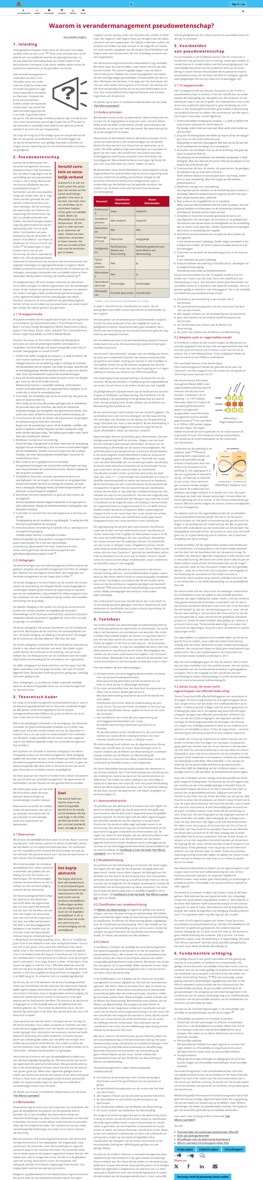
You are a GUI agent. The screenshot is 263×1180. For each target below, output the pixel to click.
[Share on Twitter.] (180, 1167)
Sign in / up (238, 4)
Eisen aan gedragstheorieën (193, 1135)
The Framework (23, 13)
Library (37, 13)
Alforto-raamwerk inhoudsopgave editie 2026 (203, 1143)
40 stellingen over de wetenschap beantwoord (203, 1139)
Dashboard (49, 13)
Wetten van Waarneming (111, 909)
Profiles (73, 13)
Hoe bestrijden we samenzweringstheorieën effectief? (208, 1132)
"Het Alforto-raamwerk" (26, 1095)
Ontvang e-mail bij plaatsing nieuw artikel (202, 1176)
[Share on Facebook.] (193, 1167)
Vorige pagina (185, 1149)
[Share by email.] (219, 1167)
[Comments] (206, 1155)
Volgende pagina (208, 1149)
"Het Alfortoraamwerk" (107, 105)
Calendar (62, 13)
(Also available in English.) (74, 37)
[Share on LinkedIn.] (206, 1167)
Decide (83, 13)
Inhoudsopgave (234, 1149)
